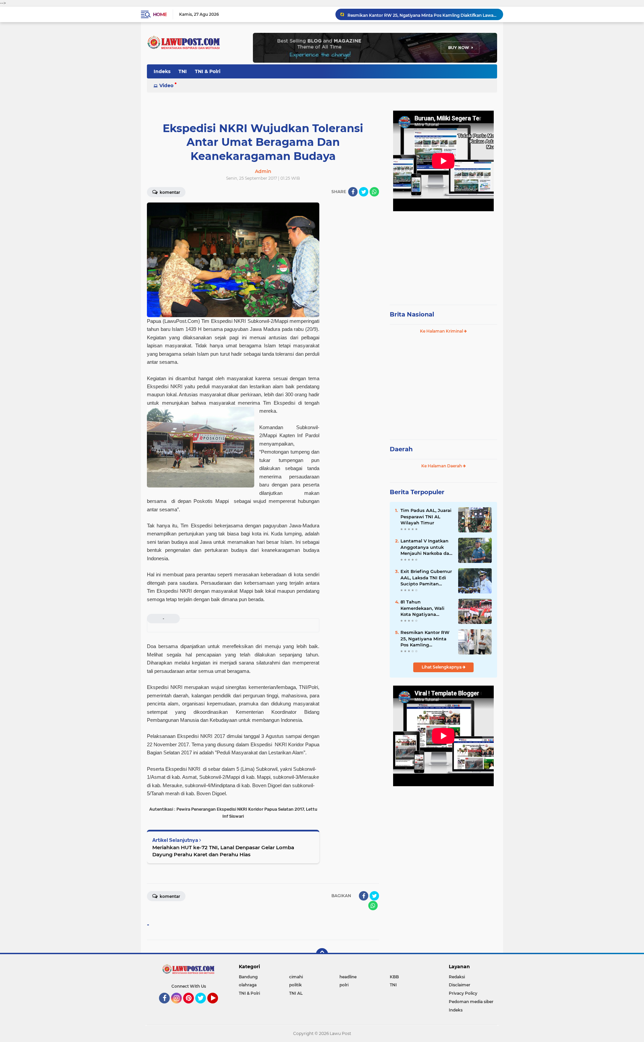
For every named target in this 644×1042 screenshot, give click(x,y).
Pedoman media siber (471, 1001)
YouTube (217, 1006)
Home (160, 14)
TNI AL (296, 993)
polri (343, 984)
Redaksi (457, 976)
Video (166, 85)
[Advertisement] (443, 255)
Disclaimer (459, 984)
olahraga (248, 984)
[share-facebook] (353, 191)
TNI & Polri (207, 71)
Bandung (248, 976)
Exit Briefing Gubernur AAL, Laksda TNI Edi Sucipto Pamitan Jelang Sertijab (426, 578)
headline (348, 976)
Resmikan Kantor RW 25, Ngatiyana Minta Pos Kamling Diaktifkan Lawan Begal (422, 14)
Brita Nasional (412, 314)
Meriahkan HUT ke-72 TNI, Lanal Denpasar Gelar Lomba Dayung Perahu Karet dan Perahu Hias (223, 851)
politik (295, 984)
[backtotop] (322, 954)
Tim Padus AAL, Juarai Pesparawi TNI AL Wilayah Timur (425, 516)
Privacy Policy (463, 993)
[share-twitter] (363, 191)
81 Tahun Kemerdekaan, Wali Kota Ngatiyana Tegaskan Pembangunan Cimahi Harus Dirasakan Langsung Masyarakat (426, 608)
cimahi (296, 976)
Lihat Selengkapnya (442, 667)
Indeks (162, 71)
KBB (394, 976)
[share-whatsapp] (374, 191)
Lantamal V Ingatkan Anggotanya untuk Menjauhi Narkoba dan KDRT (426, 547)
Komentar (169, 192)
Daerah (401, 449)
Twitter (203, 1006)
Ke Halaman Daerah (442, 465)
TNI (182, 71)
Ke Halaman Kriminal (442, 331)
